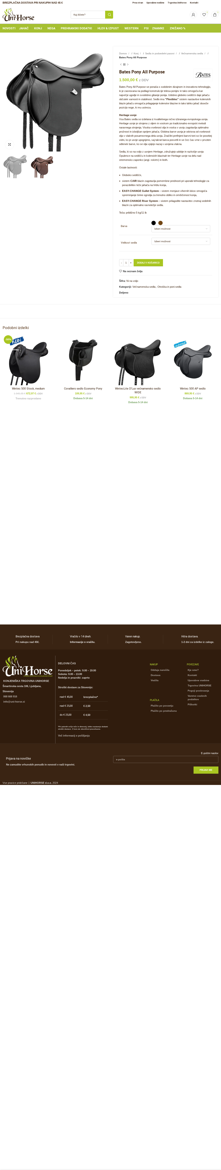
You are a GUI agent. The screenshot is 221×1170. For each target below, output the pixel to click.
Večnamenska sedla (192, 53)
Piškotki (192, 704)
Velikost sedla (129, 242)
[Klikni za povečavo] (9, 144)
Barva (124, 226)
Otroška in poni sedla (169, 286)
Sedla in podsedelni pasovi (160, 53)
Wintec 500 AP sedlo (193, 388)
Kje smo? (193, 670)
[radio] (153, 223)
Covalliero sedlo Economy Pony (83, 388)
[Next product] (127, 64)
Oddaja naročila (160, 670)
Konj (136, 53)
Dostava (155, 675)
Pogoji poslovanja (198, 690)
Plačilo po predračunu (164, 710)
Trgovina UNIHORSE (199, 685)
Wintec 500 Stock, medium (28, 388)
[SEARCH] (109, 15)
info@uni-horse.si (14, 701)
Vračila (154, 680)
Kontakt (192, 675)
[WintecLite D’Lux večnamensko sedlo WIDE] (138, 359)
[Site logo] (18, 14)
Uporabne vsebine (198, 680)
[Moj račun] (193, 14)
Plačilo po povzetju (162, 705)
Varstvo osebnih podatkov (197, 697)
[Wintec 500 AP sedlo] (193, 359)
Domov (123, 53)
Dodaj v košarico (148, 262)
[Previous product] (121, 64)
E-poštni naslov (209, 753)
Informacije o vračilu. (82, 642)
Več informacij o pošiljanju (74, 735)
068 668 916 (10, 696)
